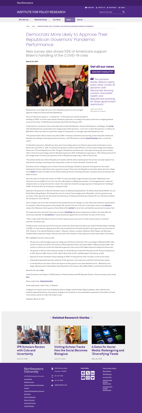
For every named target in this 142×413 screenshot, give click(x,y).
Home (28, 26)
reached (71, 208)
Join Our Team (107, 377)
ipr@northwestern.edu (61, 385)
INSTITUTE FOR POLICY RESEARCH (41, 12)
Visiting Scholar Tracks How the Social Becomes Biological (70, 351)
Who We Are (24, 20)
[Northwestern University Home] (25, 3)
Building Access (29, 382)
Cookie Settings (29, 406)
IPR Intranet (113, 7)
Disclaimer (27, 394)
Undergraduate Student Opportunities (107, 382)
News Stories (107, 371)
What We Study (41, 20)
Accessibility (28, 379)
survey (111, 126)
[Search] (123, 12)
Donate (123, 7)
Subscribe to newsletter (102, 72)
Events (80, 20)
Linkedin (93, 373)
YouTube (83, 378)
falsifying (68, 212)
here (42, 270)
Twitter (88, 373)
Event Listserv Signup (109, 368)
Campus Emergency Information (34, 385)
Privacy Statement (30, 397)
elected (107, 205)
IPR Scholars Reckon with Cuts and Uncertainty (31, 351)
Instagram (88, 378)
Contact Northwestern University (34, 391)
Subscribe (90, 7)
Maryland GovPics (46, 281)
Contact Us (101, 7)
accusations (49, 215)
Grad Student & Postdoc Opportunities (107, 388)
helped (32, 172)
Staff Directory (107, 374)
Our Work (57, 20)
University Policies (30, 403)
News (69, 20)
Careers (26, 388)
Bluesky (93, 378)
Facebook (83, 373)
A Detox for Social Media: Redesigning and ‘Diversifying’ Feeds (108, 351)
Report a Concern (29, 400)
